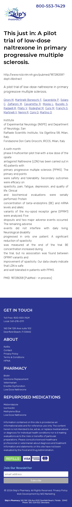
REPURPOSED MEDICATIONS (32, 397)
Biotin (7, 375)
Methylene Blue (12, 411)
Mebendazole (11, 404)
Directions (45, 502)
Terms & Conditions (14, 357)
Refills (7, 346)
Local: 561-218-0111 (14, 321)
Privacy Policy (11, 353)
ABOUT (11, 339)
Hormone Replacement (16, 379)
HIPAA (7, 360)
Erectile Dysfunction (14, 386)
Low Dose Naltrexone (15, 389)
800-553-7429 (50, 6)
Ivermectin (9, 408)
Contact (8, 350)
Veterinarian (10, 382)
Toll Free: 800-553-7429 (17, 317)
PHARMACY (15, 368)
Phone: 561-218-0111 (31, 502)
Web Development (27, 494)
